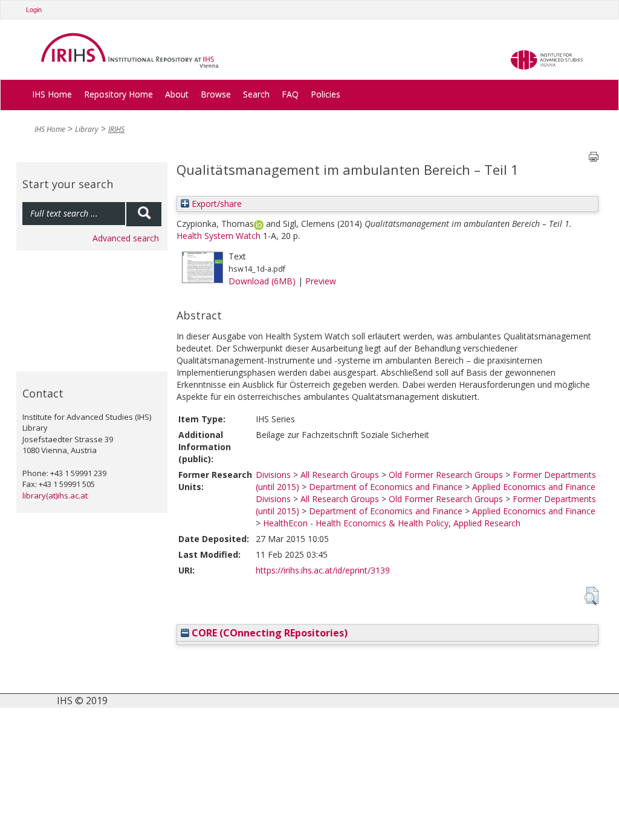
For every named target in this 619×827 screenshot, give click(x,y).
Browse (216, 94)
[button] (591, 596)
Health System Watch (219, 235)
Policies (325, 94)
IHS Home (52, 94)
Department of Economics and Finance (385, 486)
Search (256, 94)
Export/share (215, 203)
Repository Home (118, 94)
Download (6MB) (262, 281)
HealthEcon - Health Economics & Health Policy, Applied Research (391, 523)
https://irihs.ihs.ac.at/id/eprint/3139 (323, 570)
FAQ (290, 94)
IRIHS (116, 129)
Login (34, 9)
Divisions (273, 474)
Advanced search (125, 238)
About (177, 94)
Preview (320, 281)
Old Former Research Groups (446, 474)
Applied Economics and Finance (533, 486)
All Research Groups (339, 474)
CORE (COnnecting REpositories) (268, 632)
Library (87, 129)
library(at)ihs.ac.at (55, 495)
